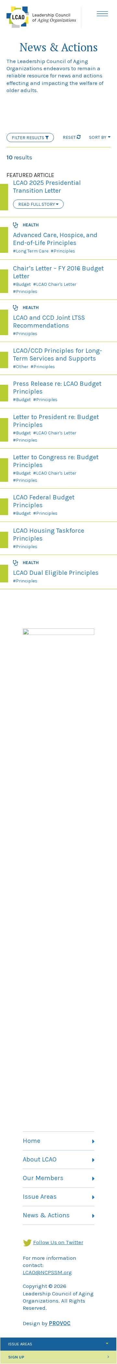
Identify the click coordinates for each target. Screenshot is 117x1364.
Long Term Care (32, 251)
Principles (64, 251)
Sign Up (16, 1357)
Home (31, 1141)
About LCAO (40, 1159)
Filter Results (28, 137)
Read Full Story (37, 204)
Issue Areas (40, 1196)
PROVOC (60, 1323)
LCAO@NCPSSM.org (47, 1272)
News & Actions (46, 1215)
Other (22, 366)
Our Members (43, 1178)
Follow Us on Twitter (58, 1242)
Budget (23, 284)
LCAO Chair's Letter (56, 284)
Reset (69, 137)
